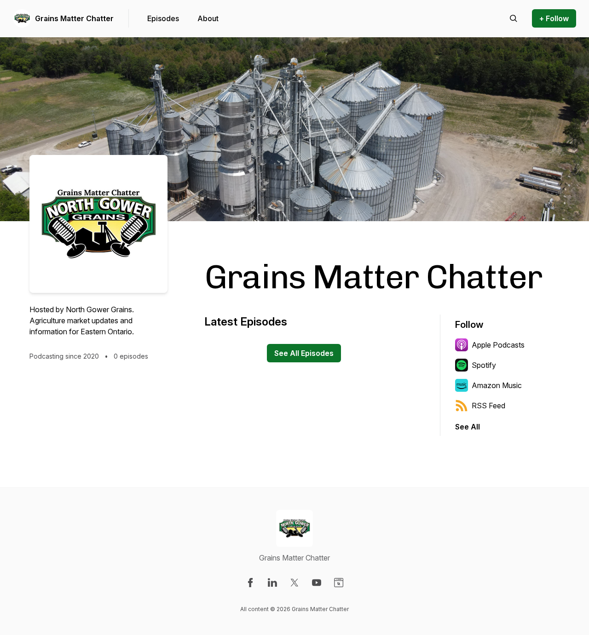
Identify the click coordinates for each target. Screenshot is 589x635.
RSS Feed (488, 405)
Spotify (484, 365)
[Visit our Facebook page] (250, 582)
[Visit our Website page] (338, 582)
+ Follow (554, 18)
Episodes (163, 18)
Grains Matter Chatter (74, 18)
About (208, 18)
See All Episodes (304, 353)
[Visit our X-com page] (294, 582)
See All (467, 426)
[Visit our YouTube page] (316, 582)
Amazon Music (497, 385)
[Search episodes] (513, 18)
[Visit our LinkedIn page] (272, 582)
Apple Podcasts (498, 344)
